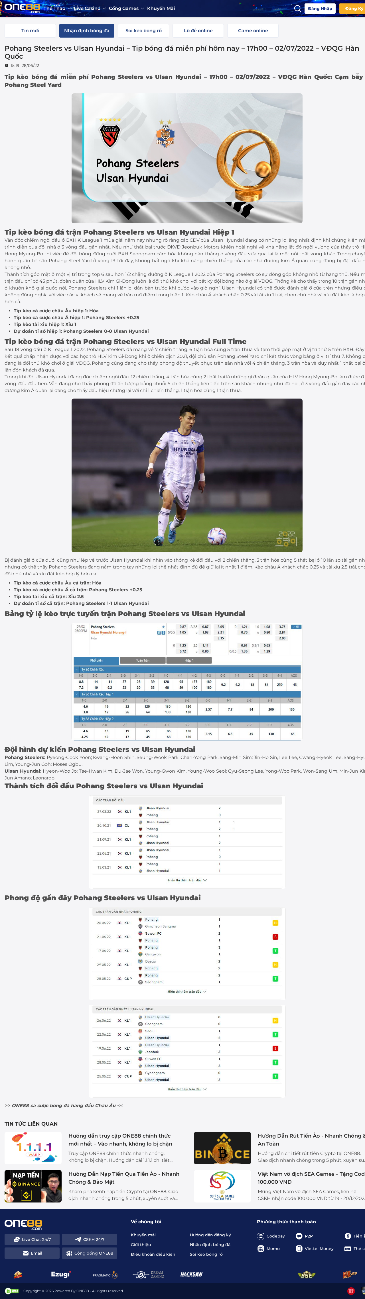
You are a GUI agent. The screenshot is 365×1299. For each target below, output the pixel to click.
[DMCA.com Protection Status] (12, 1291)
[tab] (30, 31)
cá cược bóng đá (49, 1105)
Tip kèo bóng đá (31, 76)
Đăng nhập (320, 8)
